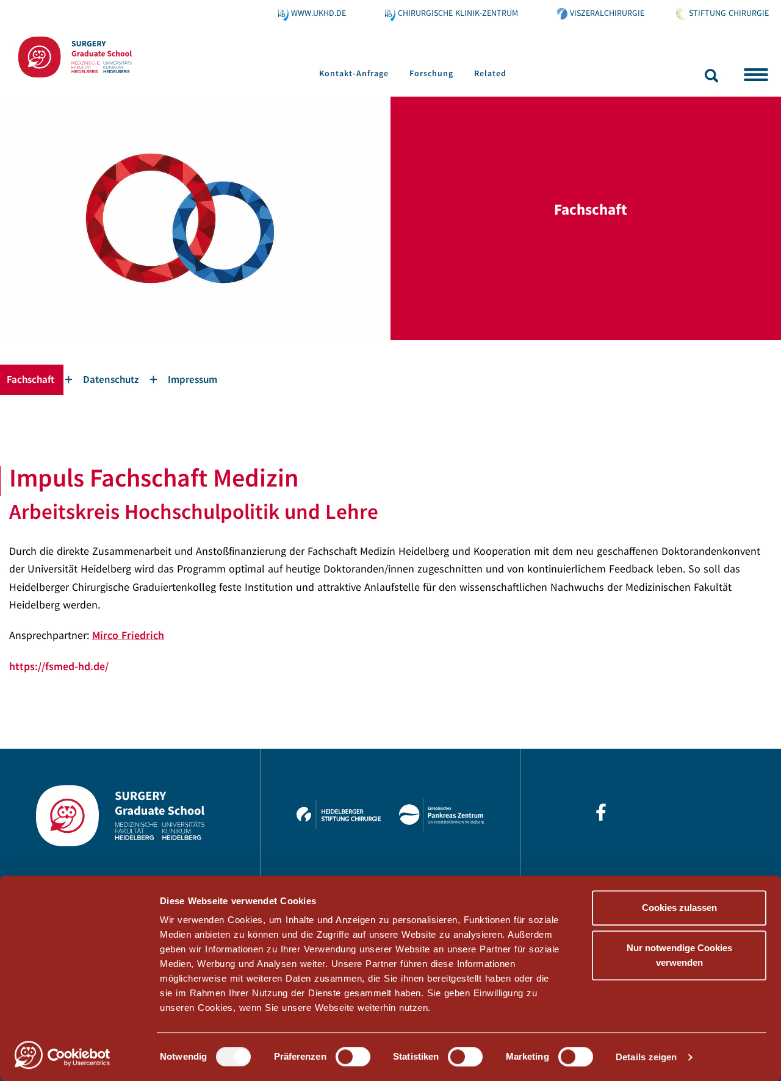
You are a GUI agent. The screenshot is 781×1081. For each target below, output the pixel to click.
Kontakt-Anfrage (354, 73)
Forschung (431, 73)
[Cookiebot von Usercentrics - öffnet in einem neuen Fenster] (79, 1057)
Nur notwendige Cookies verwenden (679, 955)
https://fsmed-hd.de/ (59, 666)
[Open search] (711, 75)
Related (490, 73)
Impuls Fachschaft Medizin (154, 477)
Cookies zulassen (679, 907)
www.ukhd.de (318, 12)
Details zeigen (646, 1057)
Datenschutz (111, 379)
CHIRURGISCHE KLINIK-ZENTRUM (458, 12)
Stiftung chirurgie (729, 12)
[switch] (353, 1056)
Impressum (192, 379)
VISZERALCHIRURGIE (607, 12)
